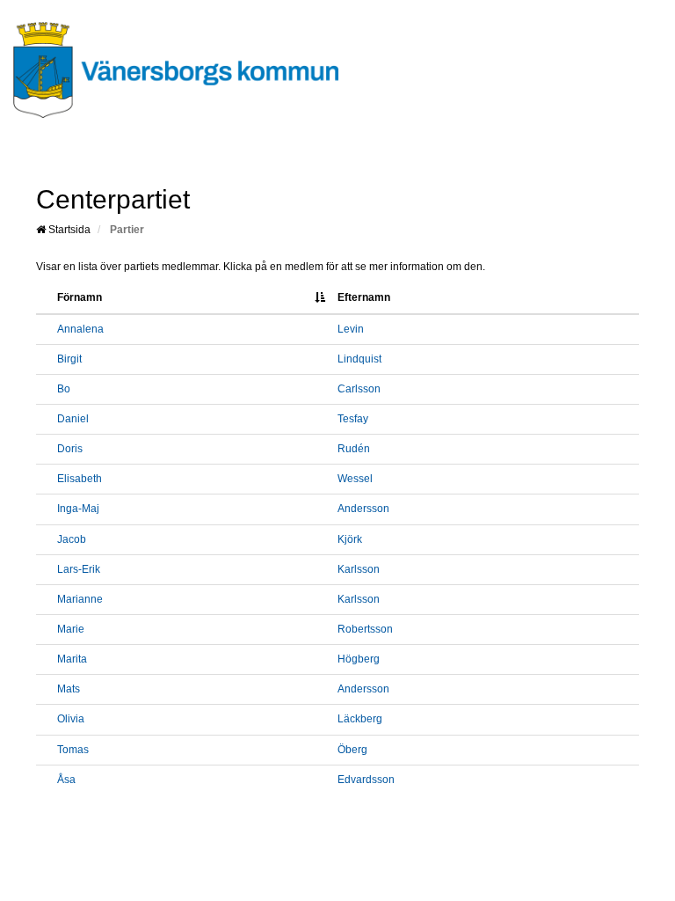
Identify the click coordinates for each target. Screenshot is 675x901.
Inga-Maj (78, 508)
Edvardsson (366, 779)
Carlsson (359, 389)
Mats (68, 689)
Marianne (80, 599)
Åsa (66, 779)
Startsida (68, 229)
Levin (351, 329)
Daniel (73, 419)
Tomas (73, 750)
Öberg (352, 750)
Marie (70, 629)
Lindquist (359, 359)
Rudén (354, 449)
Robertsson (365, 629)
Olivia (70, 719)
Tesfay (353, 419)
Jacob (71, 539)
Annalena (80, 329)
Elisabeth (79, 478)
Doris (70, 449)
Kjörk (350, 539)
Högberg (359, 659)
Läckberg (360, 719)
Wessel (355, 478)
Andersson (363, 508)
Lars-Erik (78, 569)
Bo (63, 389)
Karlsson (359, 569)
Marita (72, 659)
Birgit (69, 359)
